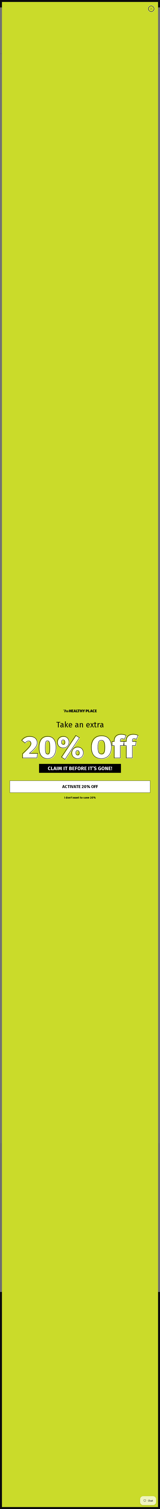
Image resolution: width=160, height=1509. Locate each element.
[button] (80, 747)
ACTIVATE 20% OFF (80, 786)
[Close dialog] (151, 9)
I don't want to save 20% (80, 797)
